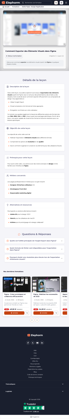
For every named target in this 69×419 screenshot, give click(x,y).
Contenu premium (35, 32)
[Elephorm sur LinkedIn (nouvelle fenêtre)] (42, 343)
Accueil (7, 6)
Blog (35, 372)
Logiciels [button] (9, 391)
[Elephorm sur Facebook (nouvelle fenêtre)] (28, 343)
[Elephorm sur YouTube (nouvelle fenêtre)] (37, 343)
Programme (35, 417)
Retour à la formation (15, 56)
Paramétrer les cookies (35, 369)
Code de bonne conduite (35, 374)
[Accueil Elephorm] (35, 335)
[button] (32, 320)
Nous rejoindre (35, 364)
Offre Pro (35, 361)
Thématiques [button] (10, 384)
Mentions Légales (35, 366)
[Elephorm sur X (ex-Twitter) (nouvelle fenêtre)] (32, 343)
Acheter (15, 313)
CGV (35, 356)
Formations (15, 6)
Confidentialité (35, 358)
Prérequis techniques (35, 377)
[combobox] (36, 2)
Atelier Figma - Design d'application (33, 6)
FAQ (35, 353)
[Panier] (56, 2)
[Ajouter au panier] (27, 313)
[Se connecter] (61, 2)
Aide (35, 350)
